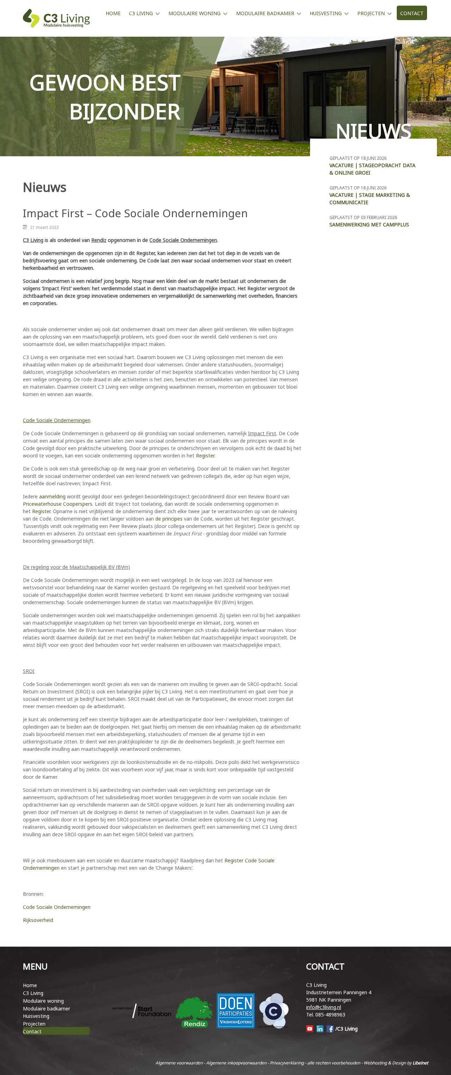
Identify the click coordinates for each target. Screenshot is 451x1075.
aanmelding (52, 496)
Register (205, 455)
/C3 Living (346, 1028)
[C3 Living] (56, 18)
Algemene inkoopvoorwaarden (236, 1063)
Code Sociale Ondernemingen (57, 907)
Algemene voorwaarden (179, 1063)
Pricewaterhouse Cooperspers (57, 503)
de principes (169, 518)
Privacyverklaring (287, 1063)
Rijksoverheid (38, 920)
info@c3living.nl (323, 1007)
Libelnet (420, 1063)
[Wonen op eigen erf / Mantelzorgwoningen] (105, 27)
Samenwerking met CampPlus (369, 224)
